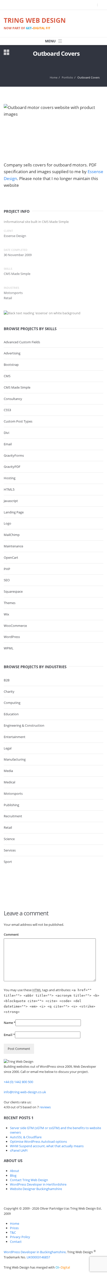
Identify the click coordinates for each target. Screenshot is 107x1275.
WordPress (12, 637)
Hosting (9, 478)
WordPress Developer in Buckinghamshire (35, 1252)
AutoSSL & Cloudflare (26, 1137)
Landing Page (14, 512)
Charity (9, 691)
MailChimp (12, 534)
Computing (12, 702)
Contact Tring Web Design (29, 1180)
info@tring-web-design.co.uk (25, 1092)
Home (53, 77)
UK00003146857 (38, 1257)
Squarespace (13, 591)
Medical (9, 782)
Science (9, 839)
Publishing (11, 805)
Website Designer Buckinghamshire (36, 1189)
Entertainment (14, 737)
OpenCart (11, 557)
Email (8, 444)
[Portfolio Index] (6, 54)
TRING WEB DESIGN (35, 23)
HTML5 (9, 489)
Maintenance (13, 546)
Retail (8, 827)
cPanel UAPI (19, 1150)
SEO (7, 580)
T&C (13, 1232)
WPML (8, 648)
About (14, 1171)
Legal (7, 748)
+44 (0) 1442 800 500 (18, 1082)
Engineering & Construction (24, 725)
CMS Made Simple (17, 387)
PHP (7, 569)
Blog (13, 1175)
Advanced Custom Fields (22, 342)
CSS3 (7, 410)
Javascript (11, 501)
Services (10, 850)
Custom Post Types (18, 421)
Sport (8, 861)
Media (8, 771)
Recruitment (13, 816)
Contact (16, 1241)
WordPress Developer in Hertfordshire (38, 1184)
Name (8, 1022)
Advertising (12, 353)
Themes (9, 603)
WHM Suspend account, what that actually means (47, 1146)
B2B (6, 680)
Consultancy (13, 399)
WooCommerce (15, 625)
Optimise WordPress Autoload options (38, 1141)
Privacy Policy (20, 1237)
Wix (6, 614)
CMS (7, 376)
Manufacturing (15, 759)
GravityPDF (12, 466)
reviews (45, 1107)
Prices (14, 1228)
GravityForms (14, 455)
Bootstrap (11, 364)
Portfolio (67, 77)
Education (11, 714)
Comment (11, 934)
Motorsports (13, 793)
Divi (6, 432)
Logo (7, 523)
